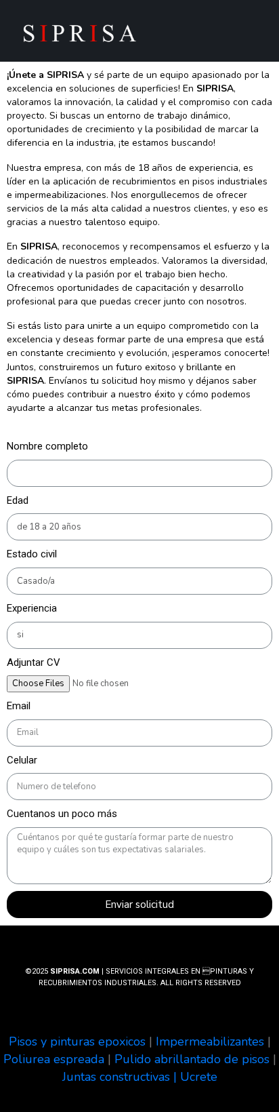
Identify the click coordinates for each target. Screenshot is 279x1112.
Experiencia (32, 608)
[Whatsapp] (219, 35)
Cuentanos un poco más (62, 814)
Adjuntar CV (33, 662)
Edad (17, 500)
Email (18, 706)
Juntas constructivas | (121, 1077)
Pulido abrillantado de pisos (192, 1059)
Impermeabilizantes (210, 1041)
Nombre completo (47, 446)
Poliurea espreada (53, 1059)
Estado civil (32, 554)
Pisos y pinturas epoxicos (77, 1041)
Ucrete (198, 1077)
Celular (22, 760)
